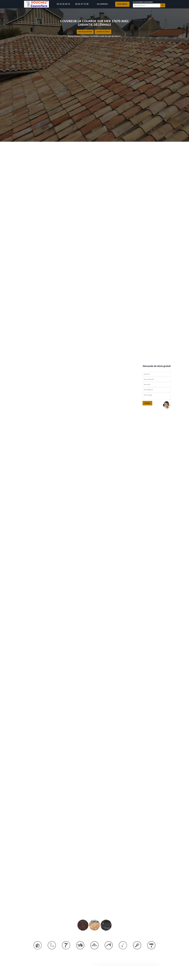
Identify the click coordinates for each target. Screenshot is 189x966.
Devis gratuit (122, 4)
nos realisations (85, 32)
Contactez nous (103, 32)
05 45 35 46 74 (63, 4)
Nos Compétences (102, 4)
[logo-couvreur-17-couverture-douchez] (36, 4)
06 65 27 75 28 (81, 4)
